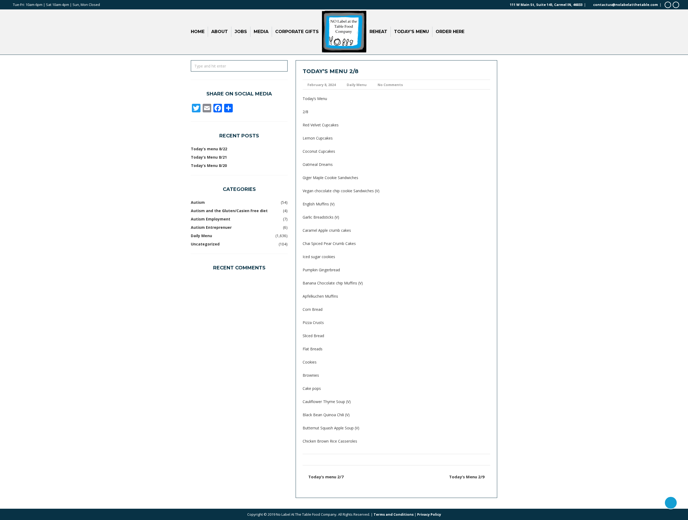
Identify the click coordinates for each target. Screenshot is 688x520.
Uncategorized (205, 244)
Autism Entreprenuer (211, 227)
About (219, 31)
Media (261, 31)
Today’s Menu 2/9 (467, 476)
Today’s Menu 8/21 (209, 157)
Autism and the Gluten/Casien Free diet (229, 210)
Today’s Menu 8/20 (209, 165)
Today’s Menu (411, 31)
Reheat (378, 31)
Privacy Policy (429, 514)
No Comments (390, 84)
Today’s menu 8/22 (209, 148)
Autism (198, 202)
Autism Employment (210, 219)
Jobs (241, 31)
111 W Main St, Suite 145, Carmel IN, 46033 (546, 4)
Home (198, 31)
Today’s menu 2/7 (326, 476)
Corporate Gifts (297, 31)
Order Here (450, 31)
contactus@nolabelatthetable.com (625, 4)
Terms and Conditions (394, 514)
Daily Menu (357, 84)
